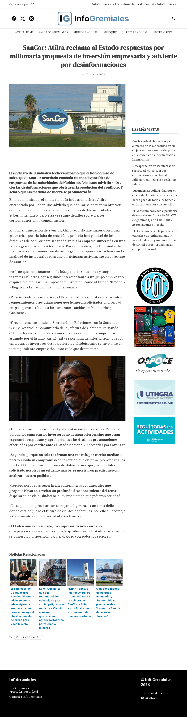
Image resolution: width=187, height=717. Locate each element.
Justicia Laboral (135, 32)
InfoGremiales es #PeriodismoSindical (117, 4)
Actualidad (24, 32)
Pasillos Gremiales (53, 32)
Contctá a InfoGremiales (160, 4)
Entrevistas (162, 32)
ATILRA (20, 637)
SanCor (36, 637)
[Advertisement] (67, 160)
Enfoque (110, 32)
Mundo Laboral (86, 32)
